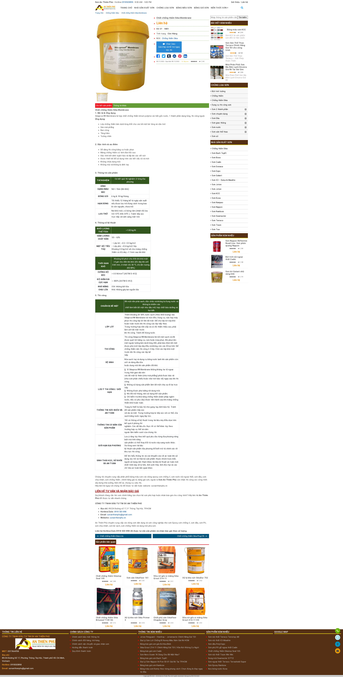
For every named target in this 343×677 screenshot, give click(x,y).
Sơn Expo (216, 171)
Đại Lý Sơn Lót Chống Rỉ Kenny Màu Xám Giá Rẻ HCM (164, 640)
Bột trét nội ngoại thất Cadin (234, 258)
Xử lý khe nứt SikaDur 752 (195, 578)
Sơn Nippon (217, 207)
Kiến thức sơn (219, 8)
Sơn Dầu (215, 118)
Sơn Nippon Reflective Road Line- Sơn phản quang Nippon (236, 243)
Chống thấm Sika (170, 38)
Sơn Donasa (217, 166)
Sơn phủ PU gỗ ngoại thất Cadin (222, 647)
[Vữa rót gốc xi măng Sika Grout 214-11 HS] (195, 601)
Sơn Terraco (217, 220)
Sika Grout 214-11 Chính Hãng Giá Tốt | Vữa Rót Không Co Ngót (169, 647)
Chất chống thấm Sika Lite (111, 536)
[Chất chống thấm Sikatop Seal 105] (108, 559)
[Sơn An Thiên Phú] (337, 644)
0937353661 (195, 676)
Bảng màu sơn (184, 8)
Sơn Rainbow (218, 211)
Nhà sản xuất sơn (144, 8)
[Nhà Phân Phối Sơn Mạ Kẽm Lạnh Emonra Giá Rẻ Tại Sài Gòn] (216, 72)
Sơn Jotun (216, 189)
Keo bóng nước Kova (217, 669)
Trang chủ (126, 8)
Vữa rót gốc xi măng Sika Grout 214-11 (166, 577)
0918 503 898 (120, 511)
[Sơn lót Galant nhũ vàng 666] (216, 276)
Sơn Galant (217, 175)
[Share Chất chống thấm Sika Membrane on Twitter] (163, 57)
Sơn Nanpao (217, 202)
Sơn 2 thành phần (220, 109)
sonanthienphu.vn (118, 517)
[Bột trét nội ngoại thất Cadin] (216, 261)
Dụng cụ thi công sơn (221, 105)
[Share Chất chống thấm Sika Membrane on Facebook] (158, 57)
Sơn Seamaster (219, 216)
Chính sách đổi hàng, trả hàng (85, 640)
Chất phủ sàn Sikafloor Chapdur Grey (165, 618)
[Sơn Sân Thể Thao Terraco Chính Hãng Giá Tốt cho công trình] (216, 51)
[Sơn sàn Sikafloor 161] (137, 560)
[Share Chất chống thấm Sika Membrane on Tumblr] (169, 57)
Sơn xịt (215, 136)
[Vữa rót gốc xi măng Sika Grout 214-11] (166, 559)
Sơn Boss (216, 157)
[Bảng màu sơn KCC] (216, 33)
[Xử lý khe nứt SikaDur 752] (195, 560)
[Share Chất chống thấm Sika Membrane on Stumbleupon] (174, 57)
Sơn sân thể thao (220, 132)
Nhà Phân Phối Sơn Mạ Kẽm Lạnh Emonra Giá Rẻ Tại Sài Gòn (236, 67)
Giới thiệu (235, 2)
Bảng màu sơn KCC (236, 29)
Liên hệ (244, 2)
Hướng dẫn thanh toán (82, 647)
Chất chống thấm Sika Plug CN (190, 536)
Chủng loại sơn (165, 8)
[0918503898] (337, 631)
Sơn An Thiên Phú (164, 676)
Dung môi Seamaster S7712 (221, 658)
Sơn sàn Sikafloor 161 (138, 578)
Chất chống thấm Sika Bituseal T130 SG (107, 618)
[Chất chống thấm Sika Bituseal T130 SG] (108, 601)
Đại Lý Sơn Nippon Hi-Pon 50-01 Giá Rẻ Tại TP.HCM (163, 662)
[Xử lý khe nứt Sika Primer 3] (137, 601)
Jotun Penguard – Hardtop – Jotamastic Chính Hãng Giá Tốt (168, 637)
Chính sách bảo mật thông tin (85, 637)
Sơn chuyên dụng (220, 114)
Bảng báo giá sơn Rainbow (152, 665)
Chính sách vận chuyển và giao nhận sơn (90, 644)
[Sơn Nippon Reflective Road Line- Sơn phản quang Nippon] (216, 246)
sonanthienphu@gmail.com (119, 514)
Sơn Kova (216, 198)
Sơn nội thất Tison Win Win (220, 654)
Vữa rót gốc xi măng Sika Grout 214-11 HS (194, 618)
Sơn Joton (216, 184)
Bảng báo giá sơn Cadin (151, 651)
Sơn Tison (216, 225)
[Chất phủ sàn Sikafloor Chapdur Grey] (166, 601)
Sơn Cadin (216, 162)
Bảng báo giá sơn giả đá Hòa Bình (155, 644)
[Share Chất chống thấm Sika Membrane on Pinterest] (180, 57)
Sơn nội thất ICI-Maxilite (219, 640)
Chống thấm (217, 96)
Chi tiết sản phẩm (104, 105)
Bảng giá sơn (201, 8)
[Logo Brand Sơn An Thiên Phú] (105, 7)
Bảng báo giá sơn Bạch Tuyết (153, 658)
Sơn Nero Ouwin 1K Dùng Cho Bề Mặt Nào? (160, 654)
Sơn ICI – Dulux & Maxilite (223, 180)
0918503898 (127, 2)
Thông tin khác (119, 105)
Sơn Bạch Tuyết (219, 153)
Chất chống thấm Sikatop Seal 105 (224, 651)
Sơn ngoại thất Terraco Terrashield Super (227, 662)
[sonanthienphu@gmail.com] (337, 651)
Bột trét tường (218, 91)
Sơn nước (216, 127)
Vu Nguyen (185, 61)
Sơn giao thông (219, 123)
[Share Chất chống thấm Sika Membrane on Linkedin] (185, 57)
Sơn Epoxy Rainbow (217, 665)
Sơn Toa (216, 229)
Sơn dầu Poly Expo (216, 644)
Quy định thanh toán (81, 651)
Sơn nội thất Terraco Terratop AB (223, 637)
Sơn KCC (216, 193)
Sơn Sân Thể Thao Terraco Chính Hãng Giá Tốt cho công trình (235, 46)
